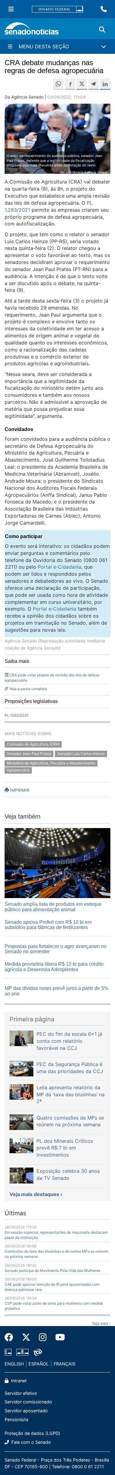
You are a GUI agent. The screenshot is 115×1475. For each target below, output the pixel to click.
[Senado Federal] (57, 9)
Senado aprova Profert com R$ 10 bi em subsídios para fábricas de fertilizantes (48, 925)
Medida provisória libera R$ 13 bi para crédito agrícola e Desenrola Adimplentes (54, 966)
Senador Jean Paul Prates (29, 753)
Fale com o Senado (30, 1442)
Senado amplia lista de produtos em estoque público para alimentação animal (53, 906)
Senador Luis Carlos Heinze (81, 753)
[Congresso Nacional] (22, 1351)
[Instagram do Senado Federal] (43, 1337)
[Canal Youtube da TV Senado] (58, 1337)
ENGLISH (14, 1363)
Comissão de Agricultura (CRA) (33, 744)
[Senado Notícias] (32, 30)
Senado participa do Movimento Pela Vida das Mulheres (52, 1270)
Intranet (18, 1380)
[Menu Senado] (11, 9)
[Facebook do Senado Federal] (11, 1337)
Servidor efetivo (21, 1393)
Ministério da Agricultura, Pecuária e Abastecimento (51, 763)
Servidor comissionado (28, 1401)
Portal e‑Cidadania (59, 567)
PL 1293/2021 (17, 715)
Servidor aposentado (26, 1410)
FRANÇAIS (64, 1363)
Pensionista (16, 1419)
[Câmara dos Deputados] (8, 1351)
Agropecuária (18, 770)
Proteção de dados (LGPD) (32, 1433)
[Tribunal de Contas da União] (37, 1351)
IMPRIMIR (19, 790)
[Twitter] (26, 1337)
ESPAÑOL (39, 1363)
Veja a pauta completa (28, 688)
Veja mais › (101, 1323)
